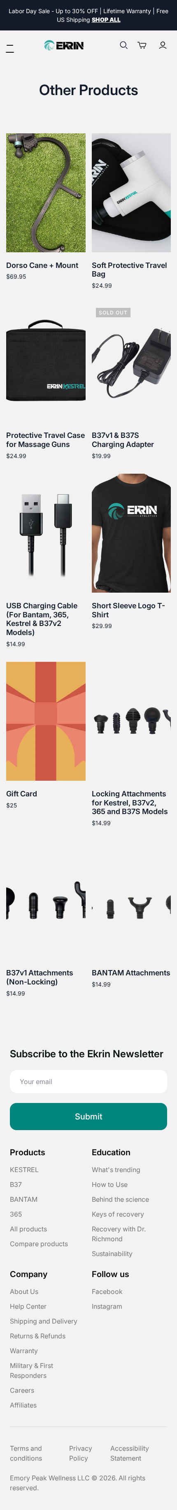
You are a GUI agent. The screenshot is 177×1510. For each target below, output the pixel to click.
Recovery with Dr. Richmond (119, 1234)
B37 (16, 1184)
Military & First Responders (31, 1370)
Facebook (107, 1291)
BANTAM (23, 1199)
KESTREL (24, 1170)
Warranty (24, 1351)
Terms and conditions (26, 1453)
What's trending (116, 1170)
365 (16, 1214)
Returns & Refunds (37, 1336)
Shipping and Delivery (43, 1321)
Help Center (28, 1306)
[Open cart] (144, 45)
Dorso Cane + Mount (42, 265)
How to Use (110, 1184)
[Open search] (124, 45)
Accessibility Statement (129, 1453)
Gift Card (21, 793)
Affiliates (23, 1405)
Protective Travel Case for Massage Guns (45, 440)
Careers (22, 1390)
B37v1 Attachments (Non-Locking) (39, 977)
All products (28, 1229)
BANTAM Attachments (131, 972)
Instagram (107, 1306)
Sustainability (112, 1253)
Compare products (39, 1244)
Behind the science (120, 1199)
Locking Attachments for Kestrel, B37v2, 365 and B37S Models (130, 802)
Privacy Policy (80, 1453)
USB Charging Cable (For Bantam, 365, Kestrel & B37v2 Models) (41, 619)
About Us (24, 1291)
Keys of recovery (118, 1214)
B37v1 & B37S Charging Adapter (123, 440)
